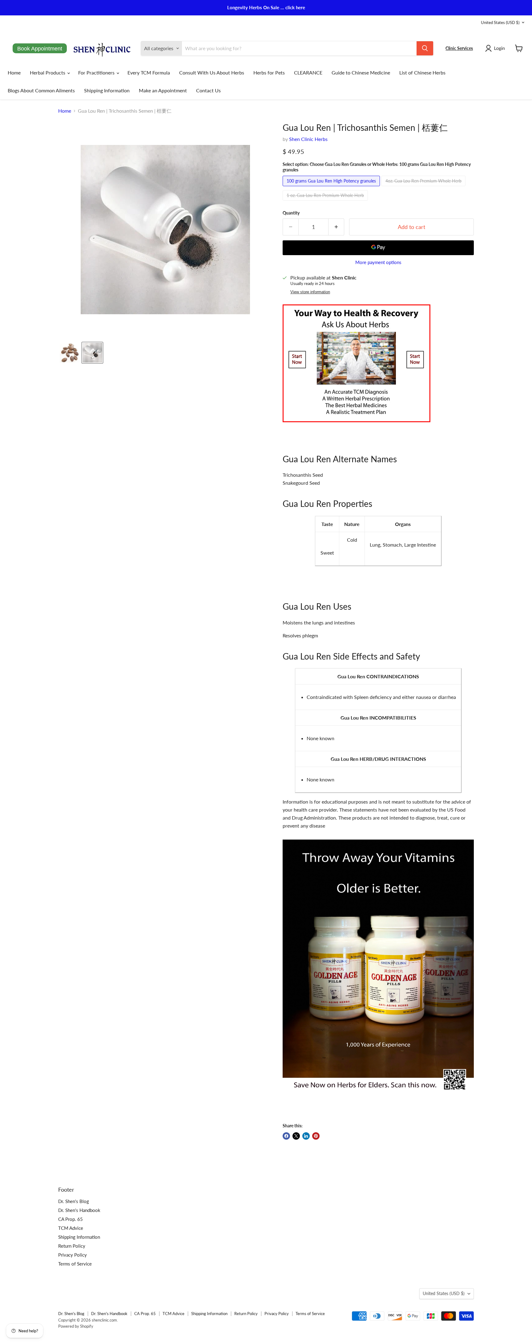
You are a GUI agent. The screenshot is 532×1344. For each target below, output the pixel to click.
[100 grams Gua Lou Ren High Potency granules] (332, 187)
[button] (496, 48)
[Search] (425, 48)
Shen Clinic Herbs (308, 139)
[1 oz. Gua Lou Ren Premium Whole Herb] (326, 202)
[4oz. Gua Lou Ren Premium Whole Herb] (424, 187)
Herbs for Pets (269, 72)
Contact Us (208, 90)
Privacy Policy (72, 1255)
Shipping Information (107, 90)
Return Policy (71, 1246)
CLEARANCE (308, 72)
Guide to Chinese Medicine (361, 72)
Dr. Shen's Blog (73, 1201)
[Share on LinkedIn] (306, 1136)
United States (500, 22)
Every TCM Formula (148, 72)
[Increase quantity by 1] (336, 227)
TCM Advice (70, 1228)
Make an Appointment (163, 90)
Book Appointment (39, 49)
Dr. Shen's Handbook (79, 1210)
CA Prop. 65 (70, 1219)
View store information (310, 292)
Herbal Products (48, 72)
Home (14, 72)
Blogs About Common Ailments (41, 90)
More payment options (378, 262)
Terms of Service (75, 1263)
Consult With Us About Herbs (211, 72)
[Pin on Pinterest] (316, 1136)
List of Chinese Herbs (422, 72)
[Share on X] (296, 1136)
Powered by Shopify (75, 1326)
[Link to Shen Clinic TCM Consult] (356, 425)
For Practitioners (97, 72)
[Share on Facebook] (286, 1136)
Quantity (291, 213)
